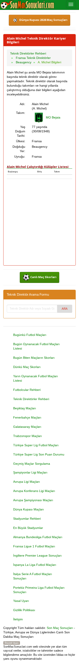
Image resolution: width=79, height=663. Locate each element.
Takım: (20, 113)
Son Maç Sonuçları (60, 628)
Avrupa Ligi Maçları (26, 481)
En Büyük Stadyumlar (28, 528)
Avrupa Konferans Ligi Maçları (34, 491)
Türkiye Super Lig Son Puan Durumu (38, 454)
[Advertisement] (39, 222)
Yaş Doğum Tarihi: (20, 131)
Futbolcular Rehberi (27, 390)
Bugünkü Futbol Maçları (29, 335)
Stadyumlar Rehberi (27, 518)
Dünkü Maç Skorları (27, 367)
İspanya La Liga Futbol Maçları (34, 564)
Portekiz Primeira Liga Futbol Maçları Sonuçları (39, 590)
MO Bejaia (53, 117)
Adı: (22, 104)
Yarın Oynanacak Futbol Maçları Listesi (35, 378)
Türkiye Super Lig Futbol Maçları (36, 445)
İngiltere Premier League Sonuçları (37, 555)
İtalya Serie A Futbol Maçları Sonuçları (32, 576)
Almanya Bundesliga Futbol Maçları (37, 537)
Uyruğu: (19, 156)
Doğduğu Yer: (19, 149)
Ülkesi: (20, 141)
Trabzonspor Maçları (27, 436)
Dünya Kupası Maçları (28, 509)
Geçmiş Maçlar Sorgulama (31, 463)
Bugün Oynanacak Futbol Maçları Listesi (36, 346)
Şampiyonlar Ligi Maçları (30, 472)
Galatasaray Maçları (27, 426)
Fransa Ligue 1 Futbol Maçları (34, 546)
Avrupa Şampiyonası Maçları (33, 500)
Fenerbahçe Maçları (27, 417)
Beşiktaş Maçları (24, 408)
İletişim (18, 619)
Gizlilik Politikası (24, 610)
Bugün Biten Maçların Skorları (34, 357)
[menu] (71, 4)
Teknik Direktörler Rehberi (31, 399)
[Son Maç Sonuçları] (27, 5)
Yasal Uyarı (21, 601)
